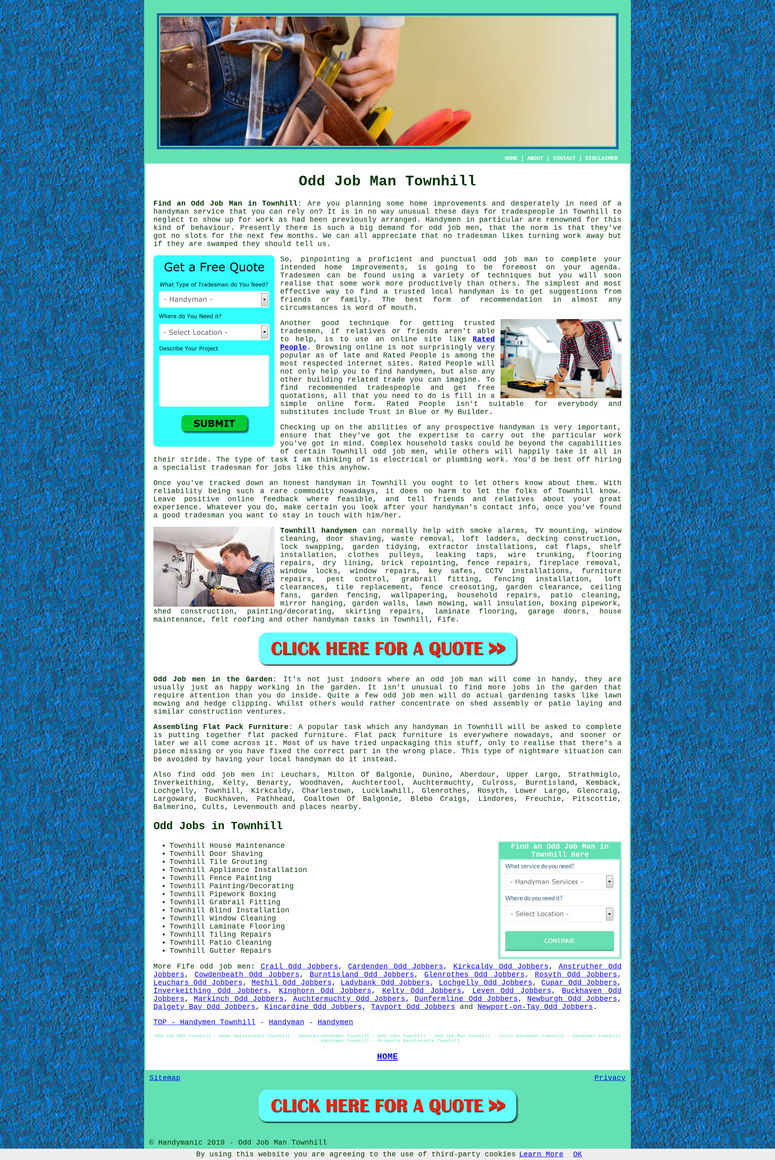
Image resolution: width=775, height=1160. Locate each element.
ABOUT (535, 158)
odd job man (510, 259)
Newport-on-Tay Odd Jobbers (535, 1007)
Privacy (610, 1078)
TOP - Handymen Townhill (204, 1022)
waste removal (421, 539)
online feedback (263, 499)
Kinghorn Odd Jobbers (325, 991)
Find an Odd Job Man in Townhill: (227, 204)
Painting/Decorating (251, 886)
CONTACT (564, 158)
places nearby (329, 807)
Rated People (409, 355)
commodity (314, 491)
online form (344, 404)
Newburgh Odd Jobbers (572, 999)
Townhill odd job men (378, 452)
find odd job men (216, 775)
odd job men (454, 228)
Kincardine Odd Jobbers (313, 1007)
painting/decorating (289, 611)
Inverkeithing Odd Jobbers (210, 991)
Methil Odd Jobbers (291, 983)
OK (577, 1154)
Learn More (541, 1154)
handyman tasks (344, 620)
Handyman (286, 1022)
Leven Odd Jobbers (511, 991)
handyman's (455, 507)
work (496, 460)
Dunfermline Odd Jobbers (466, 999)
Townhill (389, 483)
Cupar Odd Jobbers (579, 983)
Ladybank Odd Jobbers (385, 983)
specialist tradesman (206, 468)
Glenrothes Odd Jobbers (474, 975)
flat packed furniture (295, 735)
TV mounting (560, 531)
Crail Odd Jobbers (299, 966)
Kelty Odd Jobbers (421, 991)
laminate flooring (474, 611)
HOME (511, 158)
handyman (476, 292)
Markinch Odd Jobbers (239, 999)
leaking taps (464, 555)
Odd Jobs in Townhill (218, 826)
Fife (446, 620)
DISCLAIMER (601, 158)
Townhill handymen (318, 531)
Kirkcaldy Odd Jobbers (501, 966)
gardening (528, 695)
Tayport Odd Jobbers (413, 1007)
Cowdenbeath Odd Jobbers (247, 975)
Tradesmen (300, 275)
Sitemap (164, 1078)
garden (344, 687)
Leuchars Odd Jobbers (198, 983)
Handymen (443, 220)
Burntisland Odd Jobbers (362, 975)
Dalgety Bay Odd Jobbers (204, 1007)
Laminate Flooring (247, 927)
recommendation (511, 300)
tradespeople (528, 212)
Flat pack (375, 735)
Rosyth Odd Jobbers (576, 975)
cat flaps (566, 547)
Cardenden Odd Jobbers (395, 966)
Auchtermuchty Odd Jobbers (349, 999)
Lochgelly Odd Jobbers (485, 983)
